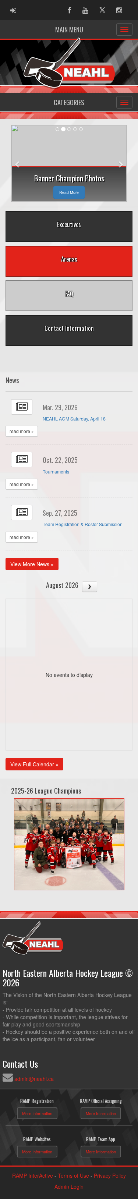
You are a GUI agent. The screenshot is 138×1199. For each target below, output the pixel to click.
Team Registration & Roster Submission (83, 524)
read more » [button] (22, 431)
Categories (69, 102)
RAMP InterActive (32, 1175)
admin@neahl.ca (34, 1078)
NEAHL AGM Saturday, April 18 (74, 418)
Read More (69, 192)
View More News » (32, 564)
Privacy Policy (110, 1175)
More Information (37, 1113)
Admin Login (69, 1186)
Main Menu (69, 29)
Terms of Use (73, 1175)
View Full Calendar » (34, 764)
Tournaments (56, 471)
